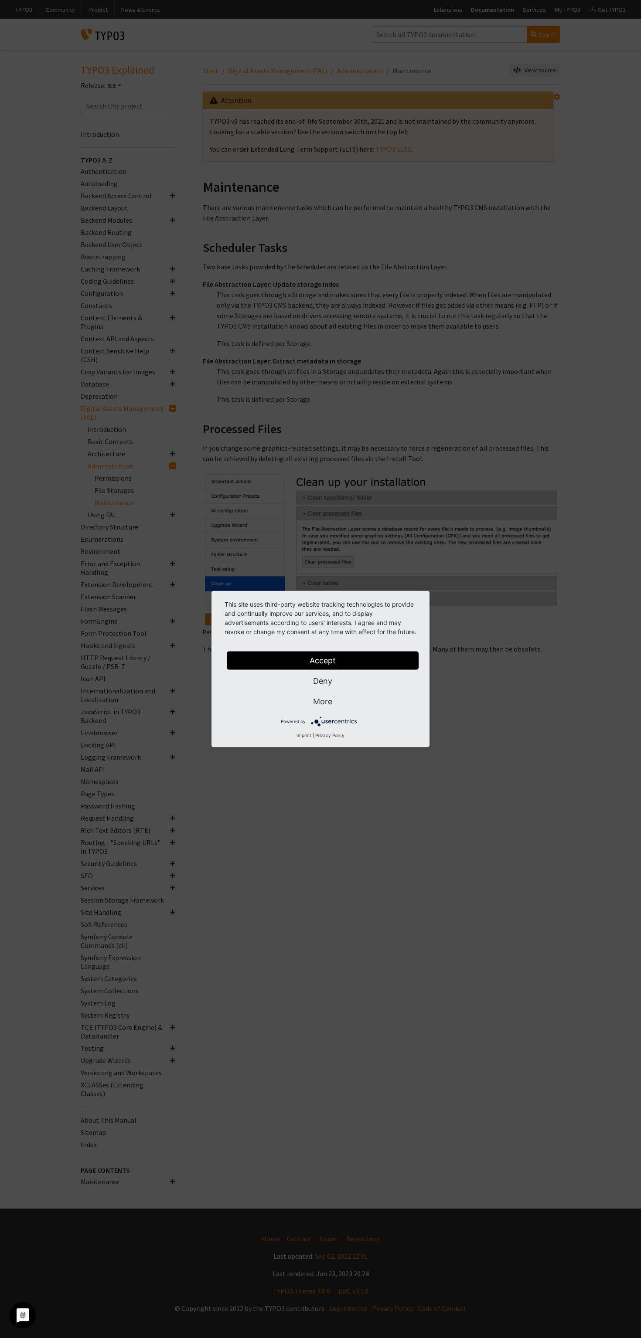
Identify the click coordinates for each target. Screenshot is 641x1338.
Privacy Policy (329, 735)
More (322, 701)
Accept (323, 660)
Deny (322, 681)
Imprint (304, 735)
